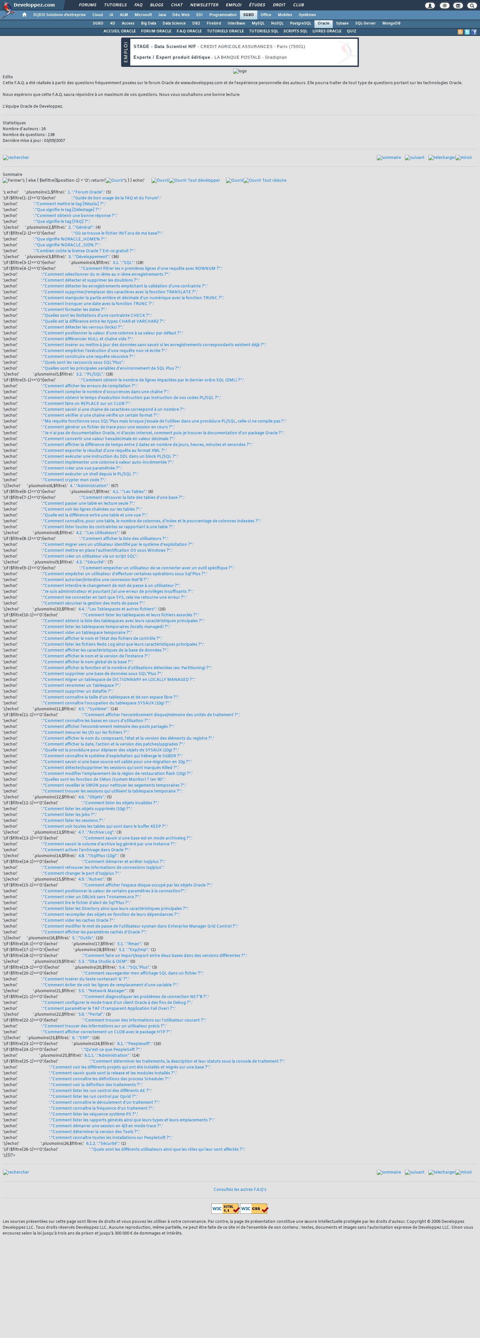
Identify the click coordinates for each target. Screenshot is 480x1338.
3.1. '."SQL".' (124, 263)
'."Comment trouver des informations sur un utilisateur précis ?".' (104, 1026)
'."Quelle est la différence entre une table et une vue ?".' (94, 515)
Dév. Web (181, 15)
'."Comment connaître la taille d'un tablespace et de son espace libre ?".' (110, 697)
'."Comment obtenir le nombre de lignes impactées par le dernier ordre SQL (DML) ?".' (161, 380)
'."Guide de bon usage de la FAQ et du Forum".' (116, 198)
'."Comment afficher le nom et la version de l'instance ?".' (95, 656)
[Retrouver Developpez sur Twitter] (467, 32)
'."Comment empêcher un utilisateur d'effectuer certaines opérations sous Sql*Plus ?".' (124, 574)
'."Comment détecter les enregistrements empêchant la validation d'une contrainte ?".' (124, 286)
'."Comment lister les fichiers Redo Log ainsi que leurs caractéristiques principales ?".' (122, 644)
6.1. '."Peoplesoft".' (135, 1044)
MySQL (258, 23)
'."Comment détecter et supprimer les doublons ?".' (90, 280)
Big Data (148, 23)
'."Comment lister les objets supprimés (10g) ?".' (86, 809)
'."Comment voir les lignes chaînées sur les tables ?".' (91, 509)
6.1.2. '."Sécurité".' (103, 1143)
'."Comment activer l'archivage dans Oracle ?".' (85, 850)
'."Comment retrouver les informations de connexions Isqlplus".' (103, 867)
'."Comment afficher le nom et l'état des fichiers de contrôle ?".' (101, 638)
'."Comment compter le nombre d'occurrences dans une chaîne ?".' (105, 392)
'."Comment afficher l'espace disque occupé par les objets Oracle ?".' (147, 885)
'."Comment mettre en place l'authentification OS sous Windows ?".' (106, 550)
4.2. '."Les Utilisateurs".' (98, 533)
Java (162, 15)
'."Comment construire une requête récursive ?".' (88, 357)
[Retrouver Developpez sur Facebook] (474, 32)
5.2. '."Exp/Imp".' (134, 950)
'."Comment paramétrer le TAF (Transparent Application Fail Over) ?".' (108, 1008)
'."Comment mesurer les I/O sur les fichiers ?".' (85, 732)
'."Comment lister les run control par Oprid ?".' (93, 1097)
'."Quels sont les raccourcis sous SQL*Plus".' (83, 362)
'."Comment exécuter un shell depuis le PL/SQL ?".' (89, 474)
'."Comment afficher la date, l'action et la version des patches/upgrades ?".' (113, 744)
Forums (87, 5)
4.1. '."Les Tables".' (130, 492)
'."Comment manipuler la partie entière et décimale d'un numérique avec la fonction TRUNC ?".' (132, 298)
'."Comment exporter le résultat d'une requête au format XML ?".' (104, 451)
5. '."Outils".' (83, 938)
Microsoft (143, 15)
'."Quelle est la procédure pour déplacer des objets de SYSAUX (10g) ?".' (110, 750)
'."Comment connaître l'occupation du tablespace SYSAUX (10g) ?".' (106, 703)
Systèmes (307, 15)
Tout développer (203, 180)
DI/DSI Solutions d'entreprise (59, 15)
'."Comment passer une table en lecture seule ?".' (88, 503)
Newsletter (203, 5)
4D (112, 23)
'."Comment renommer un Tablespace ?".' (81, 685)
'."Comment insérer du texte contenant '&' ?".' (85, 979)
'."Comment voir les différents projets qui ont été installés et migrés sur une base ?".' (130, 1067)
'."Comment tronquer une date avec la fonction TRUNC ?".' (97, 304)
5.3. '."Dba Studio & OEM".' (103, 961)
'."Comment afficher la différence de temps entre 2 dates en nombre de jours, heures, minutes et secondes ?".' (146, 445)
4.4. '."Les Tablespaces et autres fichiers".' (117, 609)
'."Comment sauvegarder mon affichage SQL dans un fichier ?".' (143, 973)
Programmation (223, 15)
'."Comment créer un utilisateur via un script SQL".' (89, 556)
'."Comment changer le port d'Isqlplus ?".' (81, 873)
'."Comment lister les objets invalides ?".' (120, 803)
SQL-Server (365, 23)
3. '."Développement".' (89, 257)
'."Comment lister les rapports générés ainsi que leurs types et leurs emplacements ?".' (132, 1120)
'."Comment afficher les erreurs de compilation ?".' (89, 386)
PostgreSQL (300, 23)
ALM (124, 15)
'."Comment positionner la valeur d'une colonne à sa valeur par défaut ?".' (112, 333)
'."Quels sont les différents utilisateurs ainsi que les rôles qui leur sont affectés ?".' (167, 1149)
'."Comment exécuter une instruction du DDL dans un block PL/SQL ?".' (109, 456)
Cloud (97, 15)
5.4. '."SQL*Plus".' (135, 967)
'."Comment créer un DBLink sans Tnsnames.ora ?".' (91, 897)
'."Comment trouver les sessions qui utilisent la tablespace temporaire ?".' (112, 791)
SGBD (248, 15)
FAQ (138, 5)
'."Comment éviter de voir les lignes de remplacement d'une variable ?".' (110, 985)
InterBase (236, 23)
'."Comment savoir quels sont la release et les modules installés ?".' (113, 1073)
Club (298, 5)
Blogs (156, 5)
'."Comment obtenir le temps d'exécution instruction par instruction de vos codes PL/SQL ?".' (131, 398)
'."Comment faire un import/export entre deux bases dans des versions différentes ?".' (164, 956)
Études (256, 5)
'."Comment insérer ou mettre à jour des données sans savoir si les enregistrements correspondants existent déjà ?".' (153, 345)
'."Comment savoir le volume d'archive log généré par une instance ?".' (108, 844)
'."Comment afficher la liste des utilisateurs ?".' (123, 539)
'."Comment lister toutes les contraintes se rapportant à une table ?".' (108, 527)
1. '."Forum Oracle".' (86, 192)
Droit (279, 5)
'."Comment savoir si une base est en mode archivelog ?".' (137, 838)
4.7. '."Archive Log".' (97, 832)
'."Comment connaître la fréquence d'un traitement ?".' (101, 1108)
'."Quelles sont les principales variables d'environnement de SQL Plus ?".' (111, 368)
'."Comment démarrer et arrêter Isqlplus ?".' (124, 862)
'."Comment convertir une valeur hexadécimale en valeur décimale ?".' (108, 439)
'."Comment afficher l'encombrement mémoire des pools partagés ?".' (108, 727)
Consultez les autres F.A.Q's (240, 1189)
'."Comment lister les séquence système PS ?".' (93, 1114)
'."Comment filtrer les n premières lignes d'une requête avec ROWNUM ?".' (150, 268)
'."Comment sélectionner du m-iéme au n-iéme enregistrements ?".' (105, 274)
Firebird (214, 23)
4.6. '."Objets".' (92, 797)
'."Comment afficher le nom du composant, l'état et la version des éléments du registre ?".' (127, 738)
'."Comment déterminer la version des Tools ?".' (94, 1132)
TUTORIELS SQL (263, 31)
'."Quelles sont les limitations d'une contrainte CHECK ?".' (96, 315)
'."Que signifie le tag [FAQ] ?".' (61, 221)
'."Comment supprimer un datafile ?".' (77, 691)
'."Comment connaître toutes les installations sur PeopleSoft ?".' (110, 1138)
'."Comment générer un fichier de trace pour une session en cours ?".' (108, 427)
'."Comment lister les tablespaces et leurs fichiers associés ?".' (140, 615)
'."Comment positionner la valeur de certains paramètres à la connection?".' (113, 891)
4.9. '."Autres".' (92, 879)
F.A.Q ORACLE (189, 31)
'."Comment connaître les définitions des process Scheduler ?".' (110, 1079)
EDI (199, 15)
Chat (176, 5)
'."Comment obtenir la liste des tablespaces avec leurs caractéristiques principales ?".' (123, 621)
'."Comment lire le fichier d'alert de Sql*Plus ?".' (86, 903)
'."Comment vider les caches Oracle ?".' (78, 920)
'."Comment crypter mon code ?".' (73, 480)
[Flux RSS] (460, 32)
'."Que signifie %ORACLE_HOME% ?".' (70, 239)
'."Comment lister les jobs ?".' (69, 815)
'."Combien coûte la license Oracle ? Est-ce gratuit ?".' (84, 251)
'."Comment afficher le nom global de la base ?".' (87, 662)
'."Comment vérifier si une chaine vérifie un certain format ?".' (100, 415)
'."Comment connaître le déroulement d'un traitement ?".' (104, 1102)
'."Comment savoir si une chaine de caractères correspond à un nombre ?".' (113, 409)
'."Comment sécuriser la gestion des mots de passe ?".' (93, 603)
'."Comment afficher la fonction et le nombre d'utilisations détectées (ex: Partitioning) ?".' (126, 668)
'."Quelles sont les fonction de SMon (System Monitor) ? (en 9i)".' (103, 779)
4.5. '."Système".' (94, 709)
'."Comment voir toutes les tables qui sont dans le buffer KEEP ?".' (104, 826)
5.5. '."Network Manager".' (103, 991)
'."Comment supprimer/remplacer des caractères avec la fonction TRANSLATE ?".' (119, 292)
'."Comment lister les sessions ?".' (73, 820)
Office (266, 15)
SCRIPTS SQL (295, 31)
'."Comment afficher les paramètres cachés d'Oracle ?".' (94, 932)
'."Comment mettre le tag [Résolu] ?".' (69, 204)
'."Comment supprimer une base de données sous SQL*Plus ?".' (102, 674)
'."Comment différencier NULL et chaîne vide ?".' (87, 339)
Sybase (342, 23)
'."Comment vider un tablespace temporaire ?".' (86, 633)
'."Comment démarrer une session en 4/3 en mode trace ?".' (106, 1126)
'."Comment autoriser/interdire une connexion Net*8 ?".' (95, 580)
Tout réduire (273, 180)
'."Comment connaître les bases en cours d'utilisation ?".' (95, 721)
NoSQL (277, 23)
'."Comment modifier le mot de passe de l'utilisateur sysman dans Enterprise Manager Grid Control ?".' (139, 926)
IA (111, 15)
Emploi (233, 5)
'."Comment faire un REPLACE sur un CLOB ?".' (86, 404)
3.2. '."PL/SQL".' (90, 374)
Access (128, 23)
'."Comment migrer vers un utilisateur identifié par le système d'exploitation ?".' (117, 544)
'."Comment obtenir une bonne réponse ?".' (75, 216)
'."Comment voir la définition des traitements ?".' (96, 1085)
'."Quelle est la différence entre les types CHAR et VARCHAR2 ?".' (103, 321)
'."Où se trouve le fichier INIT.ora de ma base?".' (117, 233)
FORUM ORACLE (156, 31)
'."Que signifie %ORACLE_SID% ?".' (67, 245)
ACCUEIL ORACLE (120, 31)
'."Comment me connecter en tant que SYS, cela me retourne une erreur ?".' (114, 597)
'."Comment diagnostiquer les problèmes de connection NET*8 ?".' (145, 997)
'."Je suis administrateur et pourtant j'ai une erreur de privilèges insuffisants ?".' (117, 591)
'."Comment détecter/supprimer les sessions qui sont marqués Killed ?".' (110, 768)
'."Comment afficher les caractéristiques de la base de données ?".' (104, 650)
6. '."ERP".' (81, 1038)
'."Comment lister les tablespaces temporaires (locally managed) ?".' (105, 627)
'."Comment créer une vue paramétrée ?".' (81, 468)
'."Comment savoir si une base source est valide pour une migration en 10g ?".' (116, 762)
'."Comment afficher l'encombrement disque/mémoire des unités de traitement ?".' (161, 715)
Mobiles (285, 15)
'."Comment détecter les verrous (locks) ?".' (82, 327)
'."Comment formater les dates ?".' (74, 310)
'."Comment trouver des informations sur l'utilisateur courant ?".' (144, 1020)
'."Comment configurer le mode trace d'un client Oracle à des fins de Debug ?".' (117, 1003)
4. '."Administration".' (90, 486)
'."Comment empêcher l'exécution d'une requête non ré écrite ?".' (104, 351)
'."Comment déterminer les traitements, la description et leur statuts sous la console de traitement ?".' (187, 1061)
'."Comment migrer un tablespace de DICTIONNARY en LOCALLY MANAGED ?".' (118, 680)
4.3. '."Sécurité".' (91, 562)
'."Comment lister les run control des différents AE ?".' (100, 1091)
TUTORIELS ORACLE (225, 31)
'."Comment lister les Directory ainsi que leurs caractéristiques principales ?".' (115, 909)
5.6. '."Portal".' (91, 1014)
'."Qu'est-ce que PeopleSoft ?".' (112, 1050)
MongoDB (391, 23)
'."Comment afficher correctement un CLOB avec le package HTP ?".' (106, 1032)
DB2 (196, 23)
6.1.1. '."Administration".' (108, 1055)
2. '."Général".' (81, 227)
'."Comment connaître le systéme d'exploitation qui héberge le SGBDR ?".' (112, 756)
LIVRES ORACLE (327, 31)
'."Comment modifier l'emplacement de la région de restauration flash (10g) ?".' (117, 774)
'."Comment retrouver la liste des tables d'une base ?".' (131, 497)
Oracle (323, 23)
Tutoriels (115, 5)
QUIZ (351, 31)
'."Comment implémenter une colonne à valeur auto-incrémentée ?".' (107, 462)
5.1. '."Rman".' (130, 944)
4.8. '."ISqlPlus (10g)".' (98, 856)
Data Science (174, 23)
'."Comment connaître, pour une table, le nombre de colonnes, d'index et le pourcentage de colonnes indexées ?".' (151, 521)
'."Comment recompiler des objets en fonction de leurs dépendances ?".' (110, 914)
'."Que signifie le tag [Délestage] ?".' (67, 210)
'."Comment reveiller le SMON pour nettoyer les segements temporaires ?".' (113, 785)
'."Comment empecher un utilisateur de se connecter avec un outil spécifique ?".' (156, 568)
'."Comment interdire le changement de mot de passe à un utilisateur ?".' (111, 586)
